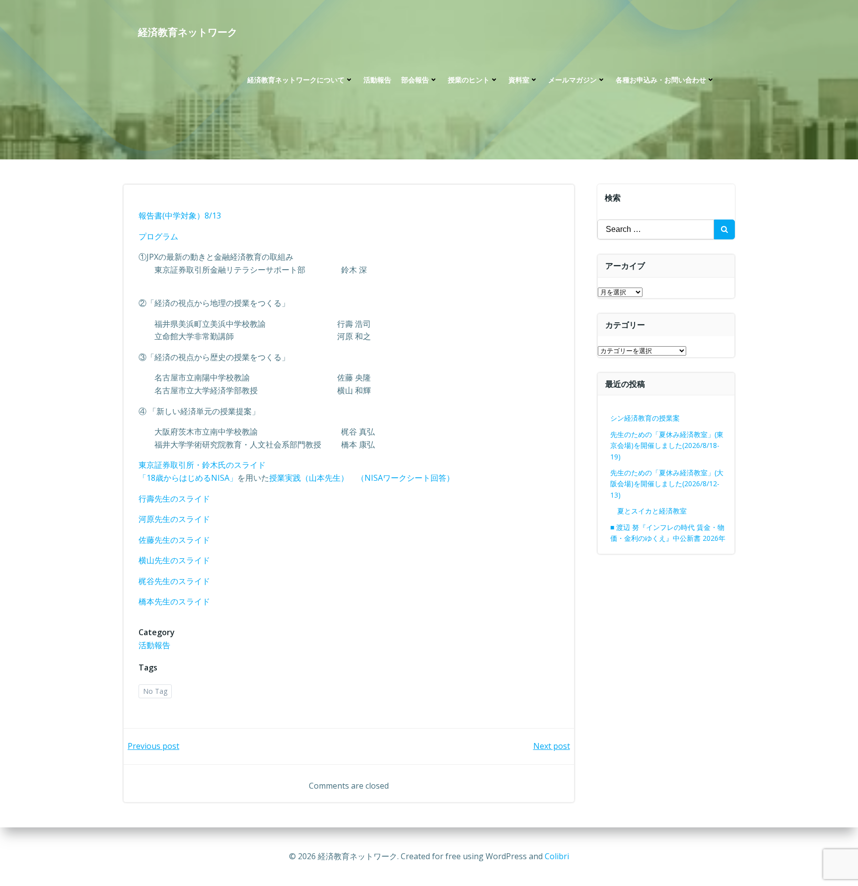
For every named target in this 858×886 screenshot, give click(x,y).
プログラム (158, 236)
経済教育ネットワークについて (296, 79)
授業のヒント (469, 79)
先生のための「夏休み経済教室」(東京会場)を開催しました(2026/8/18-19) (666, 445)
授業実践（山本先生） (309, 477)
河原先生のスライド (174, 519)
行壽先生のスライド (174, 498)
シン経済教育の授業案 (645, 418)
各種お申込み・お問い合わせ (661, 79)
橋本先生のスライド (178, 601)
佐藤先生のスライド (174, 539)
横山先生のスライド (174, 560)
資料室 (518, 79)
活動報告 (377, 79)
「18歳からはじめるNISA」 (188, 477)
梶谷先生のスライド (174, 581)
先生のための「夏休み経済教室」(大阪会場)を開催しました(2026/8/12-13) (666, 484)
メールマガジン (572, 79)
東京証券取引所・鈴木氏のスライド (202, 464)
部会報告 (415, 79)
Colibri (557, 856)
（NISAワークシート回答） (405, 477)
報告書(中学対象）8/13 (180, 215)
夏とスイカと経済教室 (659, 511)
